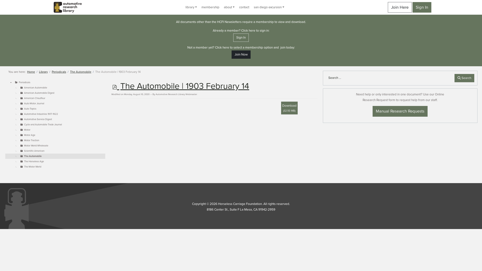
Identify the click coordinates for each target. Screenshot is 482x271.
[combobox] (389, 78)
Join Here (400, 7)
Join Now (241, 54)
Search (466, 78)
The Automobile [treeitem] (33, 156)
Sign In (422, 7)
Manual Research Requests (400, 111)
